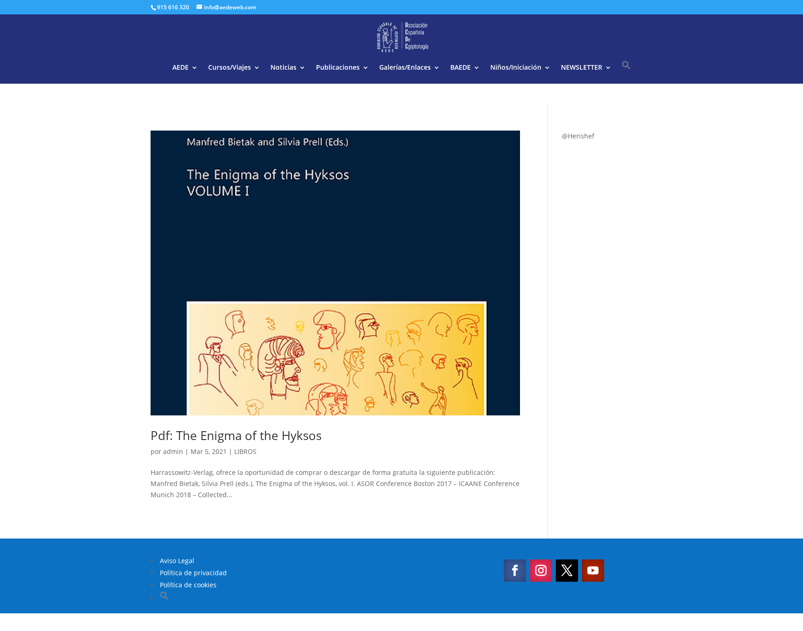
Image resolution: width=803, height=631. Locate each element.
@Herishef (578, 135)
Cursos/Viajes (229, 68)
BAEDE (460, 68)
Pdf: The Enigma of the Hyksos (236, 435)
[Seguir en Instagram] (541, 570)
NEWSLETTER (581, 68)
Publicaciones (338, 68)
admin (173, 451)
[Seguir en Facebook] (515, 570)
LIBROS (245, 451)
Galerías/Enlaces (405, 68)
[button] (626, 72)
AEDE (180, 68)
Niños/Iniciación (515, 68)
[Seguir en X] (567, 570)
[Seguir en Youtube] (593, 570)
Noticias (283, 68)
